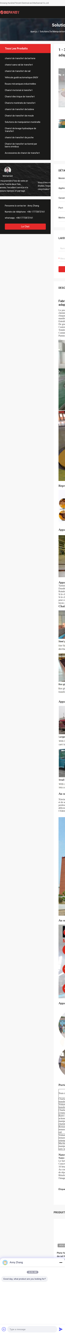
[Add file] (4, 1329)
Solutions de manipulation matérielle (22, 122)
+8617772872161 (24, 218)
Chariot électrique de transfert (20, 96)
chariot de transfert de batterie (20, 58)
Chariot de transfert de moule (19, 115)
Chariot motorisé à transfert (18, 90)
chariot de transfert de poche (19, 137)
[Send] (60, 1329)
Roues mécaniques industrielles (20, 84)
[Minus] (61, 1262)
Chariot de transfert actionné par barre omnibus (21, 145)
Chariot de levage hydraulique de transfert (20, 129)
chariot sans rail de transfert (19, 65)
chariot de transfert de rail (17, 71)
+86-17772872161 (36, 212)
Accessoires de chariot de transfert (22, 153)
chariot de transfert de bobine (19, 109)
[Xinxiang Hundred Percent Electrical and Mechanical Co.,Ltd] (10, 12)
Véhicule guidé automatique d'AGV (21, 77)
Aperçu (33, 31)
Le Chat (25, 226)
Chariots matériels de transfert (20, 103)
